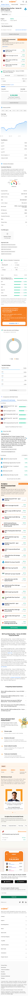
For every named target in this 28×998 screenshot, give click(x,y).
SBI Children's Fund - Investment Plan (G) (11, 467)
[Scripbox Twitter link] (20, 902)
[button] (14, 917)
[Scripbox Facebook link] (22, 902)
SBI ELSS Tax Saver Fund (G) (10, 458)
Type (2, 262)
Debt (2, 11)
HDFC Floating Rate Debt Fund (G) (11, 415)
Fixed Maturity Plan (8, 11)
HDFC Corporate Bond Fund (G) (11, 422)
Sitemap (3, 978)
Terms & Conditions (5, 969)
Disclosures (3, 967)
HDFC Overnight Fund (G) (9, 410)
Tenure (2, 267)
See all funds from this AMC (13, 478)
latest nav (10, 652)
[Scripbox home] (13, 2)
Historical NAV (14, 4)
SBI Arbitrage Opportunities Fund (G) (11, 462)
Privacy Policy (4, 965)
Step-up (16, 267)
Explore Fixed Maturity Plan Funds (13, 426)
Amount (2, 78)
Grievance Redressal (5, 976)
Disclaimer (3, 973)
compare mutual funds (15, 677)
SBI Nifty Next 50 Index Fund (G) (10, 474)
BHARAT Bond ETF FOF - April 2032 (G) (10, 407)
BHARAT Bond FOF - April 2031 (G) (11, 419)
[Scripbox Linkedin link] (25, 902)
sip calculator (4, 666)
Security (3, 971)
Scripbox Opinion (5, 4)
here (12, 993)
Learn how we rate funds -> (21, 29)
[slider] (6, 86)
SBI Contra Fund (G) (7, 470)
